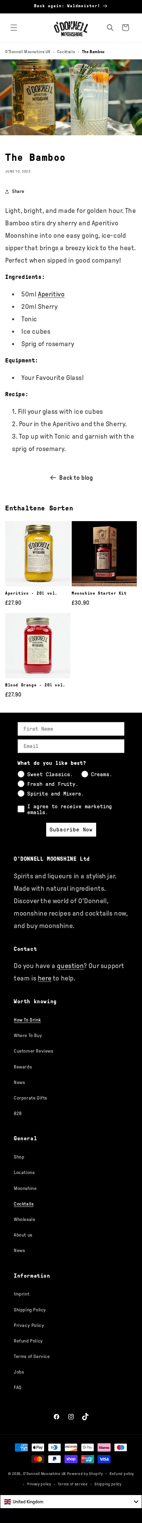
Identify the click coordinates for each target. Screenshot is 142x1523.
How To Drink (27, 1020)
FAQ (18, 1387)
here (44, 978)
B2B (18, 1113)
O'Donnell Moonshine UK (27, 51)
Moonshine (25, 1188)
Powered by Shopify (85, 1473)
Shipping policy (108, 1484)
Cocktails (66, 51)
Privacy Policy (29, 1325)
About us (23, 1235)
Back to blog (76, 477)
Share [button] (18, 191)
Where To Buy (28, 1035)
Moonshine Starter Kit (99, 593)
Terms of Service (32, 1356)
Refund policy (122, 1474)
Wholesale (24, 1219)
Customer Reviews (33, 1051)
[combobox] (71, 1502)
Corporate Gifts (30, 1098)
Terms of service (73, 1484)
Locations (24, 1172)
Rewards (23, 1067)
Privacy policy (39, 1484)
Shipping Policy (30, 1309)
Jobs (19, 1372)
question (70, 965)
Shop (19, 1157)
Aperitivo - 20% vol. (31, 593)
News (19, 1082)
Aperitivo (51, 294)
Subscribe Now (71, 829)
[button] (13, 27)
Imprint (21, 1294)
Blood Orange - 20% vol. (35, 685)
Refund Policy (28, 1341)
